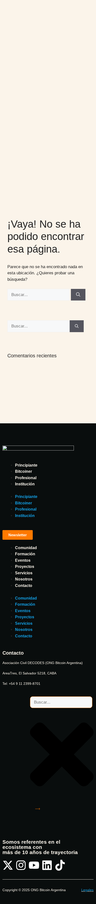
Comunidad (26, 548)
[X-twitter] (7, 865)
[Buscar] (78, 295)
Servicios (23, 573)
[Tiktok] (60, 865)
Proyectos (24, 566)
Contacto (23, 585)
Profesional (25, 478)
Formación (25, 554)
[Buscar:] (39, 294)
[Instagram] (21, 865)
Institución (25, 484)
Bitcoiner (23, 471)
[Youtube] (34, 865)
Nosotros (23, 579)
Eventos (23, 560)
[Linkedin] (47, 865)
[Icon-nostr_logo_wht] (73, 865)
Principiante (26, 465)
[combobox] (61, 702)
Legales (87, 890)
